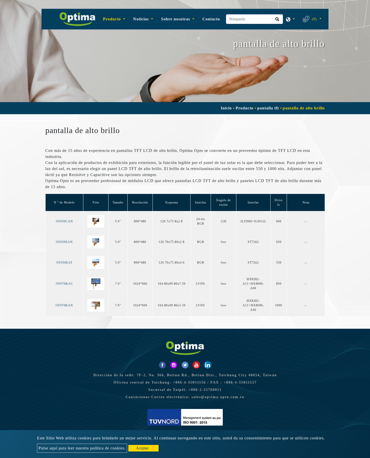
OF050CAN (64, 221)
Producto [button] (112, 19)
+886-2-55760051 (205, 390)
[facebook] (162, 365)
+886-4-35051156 (189, 382)
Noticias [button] (141, 19)
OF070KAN (64, 305)
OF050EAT (64, 262)
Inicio (226, 108)
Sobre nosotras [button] (176, 19)
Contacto (211, 19)
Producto (244, 108)
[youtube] (196, 365)
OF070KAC (64, 283)
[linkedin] (208, 365)
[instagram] (174, 365)
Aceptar (142, 448)
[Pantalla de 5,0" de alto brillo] (95, 221)
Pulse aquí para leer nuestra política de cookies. (82, 448)
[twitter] (185, 365)
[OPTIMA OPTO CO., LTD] (75, 19)
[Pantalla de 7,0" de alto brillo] (95, 283)
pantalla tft (268, 108)
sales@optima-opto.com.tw (218, 397)
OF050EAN (64, 242)
